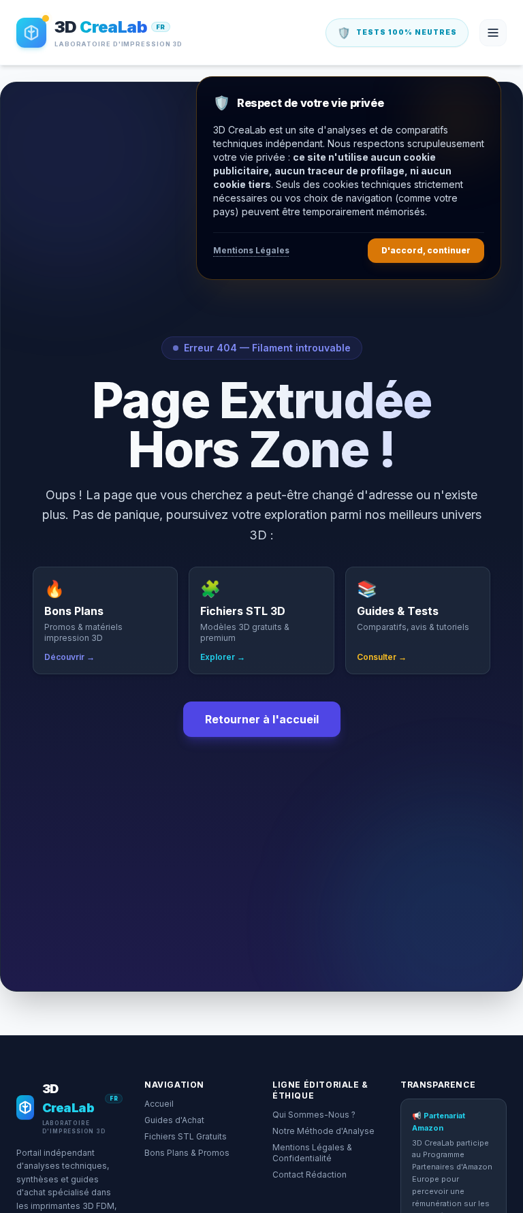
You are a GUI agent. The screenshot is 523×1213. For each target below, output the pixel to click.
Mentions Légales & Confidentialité (312, 1152)
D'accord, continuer (426, 250)
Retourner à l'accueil (262, 719)
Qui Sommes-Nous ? (313, 1114)
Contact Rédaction (309, 1174)
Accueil (159, 1104)
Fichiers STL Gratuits (185, 1136)
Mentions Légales (251, 250)
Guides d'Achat (174, 1120)
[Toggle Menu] (493, 32)
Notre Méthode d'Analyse (323, 1131)
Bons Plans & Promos (186, 1153)
